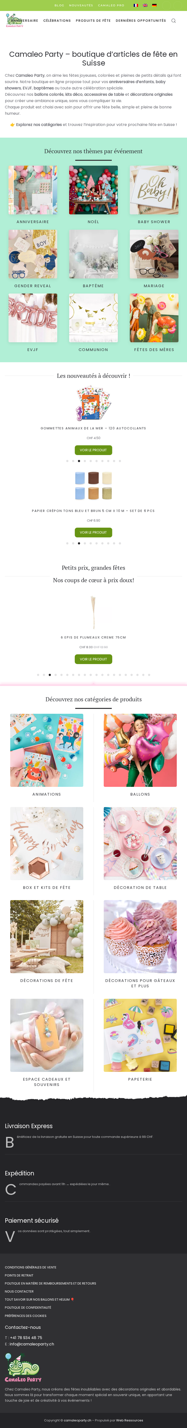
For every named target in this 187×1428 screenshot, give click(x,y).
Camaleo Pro (111, 5)
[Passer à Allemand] (154, 5)
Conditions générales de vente (30, 1267)
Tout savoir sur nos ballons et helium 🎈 (39, 1299)
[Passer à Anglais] (145, 5)
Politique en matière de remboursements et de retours (50, 1283)
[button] (173, 20)
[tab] (67, 461)
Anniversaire (24, 20)
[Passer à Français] (135, 5)
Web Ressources (129, 1420)
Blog (59, 5)
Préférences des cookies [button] (26, 1316)
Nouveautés (81, 5)
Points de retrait (19, 1275)
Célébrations (57, 20)
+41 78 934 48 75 (26, 1338)
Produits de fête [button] (93, 20)
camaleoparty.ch (78, 1420)
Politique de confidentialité (28, 1307)
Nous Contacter (19, 1291)
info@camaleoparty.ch (32, 1344)
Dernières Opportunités (141, 20)
